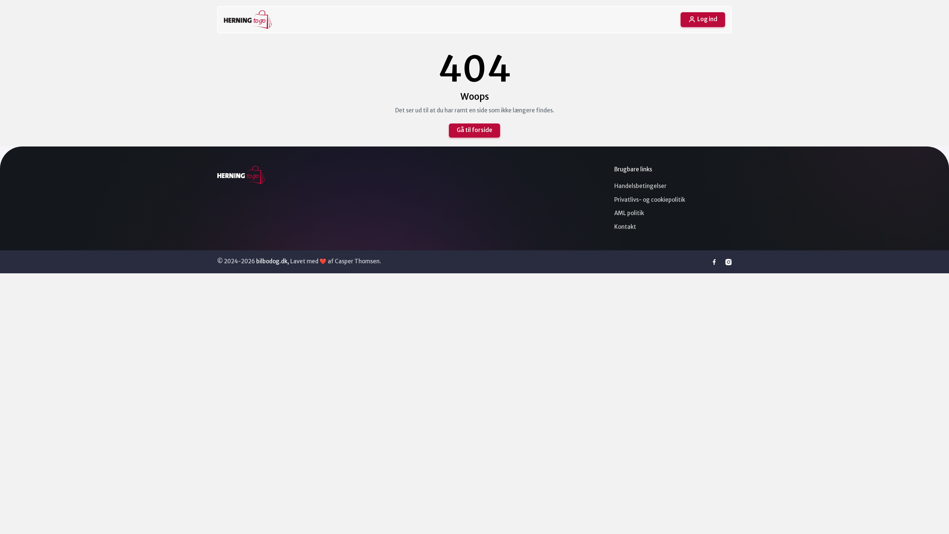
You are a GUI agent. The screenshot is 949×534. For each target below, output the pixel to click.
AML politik (629, 213)
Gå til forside (474, 130)
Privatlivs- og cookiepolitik (649, 199)
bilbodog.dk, (272, 261)
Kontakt (625, 226)
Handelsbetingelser (640, 185)
